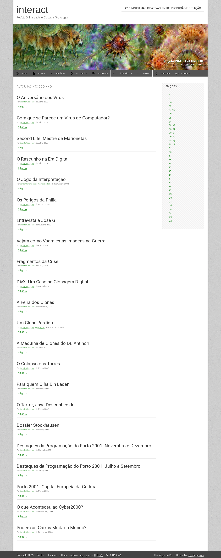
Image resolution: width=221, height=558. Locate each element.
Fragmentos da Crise (37, 261)
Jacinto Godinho (27, 101)
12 (170, 182)
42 (170, 94)
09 (170, 194)
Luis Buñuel (40, 327)
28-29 (172, 132)
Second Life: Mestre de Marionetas (52, 138)
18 (170, 159)
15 (170, 171)
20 (170, 152)
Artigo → (22, 106)
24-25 (172, 140)
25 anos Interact (182, 73)
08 (170, 197)
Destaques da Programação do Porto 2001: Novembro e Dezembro (84, 445)
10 (170, 190)
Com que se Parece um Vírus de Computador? (63, 118)
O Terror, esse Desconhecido (46, 404)
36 (170, 113)
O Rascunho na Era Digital (42, 159)
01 (170, 224)
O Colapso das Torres (38, 363)
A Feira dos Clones (35, 302)
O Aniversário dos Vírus (40, 97)
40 (170, 102)
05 (170, 209)
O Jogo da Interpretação (41, 179)
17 (170, 163)
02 (170, 220)
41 (170, 98)
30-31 (172, 129)
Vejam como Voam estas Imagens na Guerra (61, 241)
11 (170, 186)
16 (170, 167)
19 (170, 155)
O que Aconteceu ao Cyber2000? (50, 507)
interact (32, 9)
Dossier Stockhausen (38, 425)
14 (170, 174)
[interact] (110, 35)
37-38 (172, 110)
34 (170, 121)
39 (170, 106)
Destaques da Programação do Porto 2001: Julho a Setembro (78, 466)
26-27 (172, 136)
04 (170, 213)
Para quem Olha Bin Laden (43, 384)
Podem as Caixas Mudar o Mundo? (51, 527)
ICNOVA (98, 555)
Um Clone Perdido (35, 322)
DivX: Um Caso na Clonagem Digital (52, 282)
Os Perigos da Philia (37, 200)
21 (170, 148)
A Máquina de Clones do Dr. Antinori (53, 343)
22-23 (172, 144)
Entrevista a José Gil (37, 220)
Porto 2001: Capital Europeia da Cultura (57, 486)
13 (170, 178)
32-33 (172, 125)
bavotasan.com (196, 555)
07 (170, 201)
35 (170, 117)
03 (170, 217)
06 (170, 205)
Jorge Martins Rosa (28, 184)
